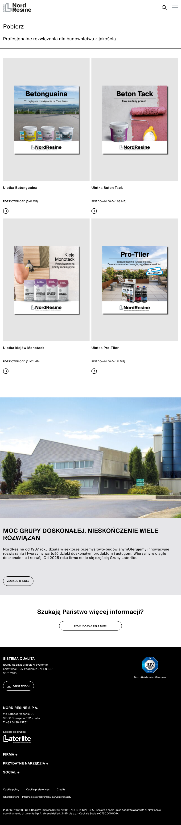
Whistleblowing (11, 797)
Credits (61, 789)
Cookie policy (11, 789)
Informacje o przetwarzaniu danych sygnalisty (46, 797)
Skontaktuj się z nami (90, 625)
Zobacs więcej (18, 581)
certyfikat (21, 686)
